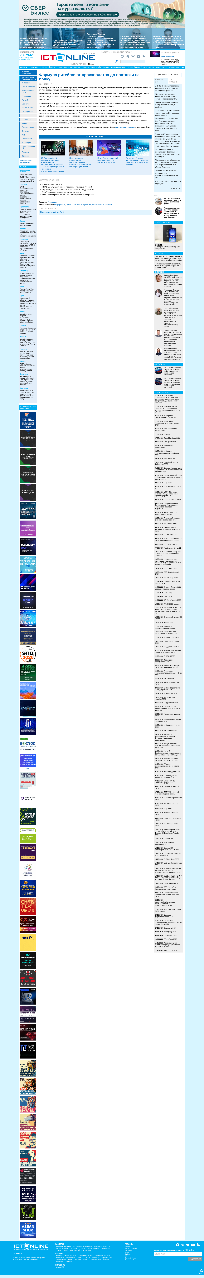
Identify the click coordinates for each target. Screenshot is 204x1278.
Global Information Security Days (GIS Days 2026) (166, 759)
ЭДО (68, 205)
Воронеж (23, 184)
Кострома (24, 388)
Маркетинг (26, 104)
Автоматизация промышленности (29, 78)
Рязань (23, 228)
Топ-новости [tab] (173, 81)
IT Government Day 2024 (52, 184)
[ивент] (28, 1230)
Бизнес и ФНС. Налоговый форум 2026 (165, 782)
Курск (22, 312)
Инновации (26, 143)
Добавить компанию (168, 75)
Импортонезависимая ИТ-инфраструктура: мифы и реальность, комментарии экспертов (172, 371)
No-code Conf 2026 (171, 638)
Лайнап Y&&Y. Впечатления (165, 446)
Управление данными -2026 (168, 715)
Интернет (26, 83)
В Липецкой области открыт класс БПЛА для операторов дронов (28, 330)
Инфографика (161, 67)
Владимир (24, 271)
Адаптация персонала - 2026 (168, 819)
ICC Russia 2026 (170, 524)
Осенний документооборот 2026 (164, 916)
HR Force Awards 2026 (172, 600)
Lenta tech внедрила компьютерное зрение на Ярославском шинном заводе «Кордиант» (28, 213)
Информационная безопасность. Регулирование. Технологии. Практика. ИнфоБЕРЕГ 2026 (167, 506)
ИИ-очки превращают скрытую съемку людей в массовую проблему (167, 104)
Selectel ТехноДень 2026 (167, 813)
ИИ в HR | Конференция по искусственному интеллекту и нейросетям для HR (168, 753)
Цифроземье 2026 (171, 703)
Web (23, 135)
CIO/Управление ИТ (28, 147)
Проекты (68, 67)
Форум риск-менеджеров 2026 (164, 661)
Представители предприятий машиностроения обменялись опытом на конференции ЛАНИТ (80, 162)
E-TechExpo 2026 (170, 939)
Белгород (24, 239)
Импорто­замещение (26, 72)
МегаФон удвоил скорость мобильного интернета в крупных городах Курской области (26, 318)
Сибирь (127, 1254)
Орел (22, 296)
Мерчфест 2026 (170, 442)
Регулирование (28, 127)
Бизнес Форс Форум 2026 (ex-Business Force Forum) (167, 666)
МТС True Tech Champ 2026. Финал (168, 910)
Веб (79, 1257)
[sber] (102, 14)
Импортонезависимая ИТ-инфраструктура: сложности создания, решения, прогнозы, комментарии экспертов (172, 383)
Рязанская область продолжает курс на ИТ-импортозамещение (28, 233)
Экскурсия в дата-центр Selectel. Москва (166, 513)
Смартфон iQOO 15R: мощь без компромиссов (167, 247)
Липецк (23, 326)
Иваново (23, 349)
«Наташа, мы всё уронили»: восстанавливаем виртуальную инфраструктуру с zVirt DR (167, 409)
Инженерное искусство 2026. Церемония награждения (168, 539)
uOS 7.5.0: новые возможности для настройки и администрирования (166, 494)
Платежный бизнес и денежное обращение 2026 (167, 519)
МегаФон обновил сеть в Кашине (27, 224)
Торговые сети (27, 108)
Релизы (130, 67)
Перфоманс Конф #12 (172, 548)
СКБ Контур (75, 205)
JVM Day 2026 (169, 459)
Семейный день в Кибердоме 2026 (166, 463)
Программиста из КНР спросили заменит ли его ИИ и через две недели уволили (167, 113)
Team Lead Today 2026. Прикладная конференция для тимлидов (168, 553)
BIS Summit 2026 (170, 731)
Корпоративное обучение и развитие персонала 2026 (167, 529)
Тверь (22, 221)
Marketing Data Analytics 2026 (165, 698)
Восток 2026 (168, 623)
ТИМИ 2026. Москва (171, 604)
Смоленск (24, 374)
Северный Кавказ (131, 1260)
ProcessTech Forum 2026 (167, 642)
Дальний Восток (130, 1258)
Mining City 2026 (170, 932)
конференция (59, 205)
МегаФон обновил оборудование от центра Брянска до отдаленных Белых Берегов (27, 342)
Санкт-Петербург (131, 1248)
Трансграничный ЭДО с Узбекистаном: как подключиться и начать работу (168, 477)
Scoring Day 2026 (170, 693)
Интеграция (26, 96)
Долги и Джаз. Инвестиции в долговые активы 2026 (167, 423)
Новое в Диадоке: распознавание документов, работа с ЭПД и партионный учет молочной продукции (168, 562)
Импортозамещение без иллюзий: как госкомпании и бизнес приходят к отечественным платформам (172, 212)
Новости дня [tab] (159, 81)
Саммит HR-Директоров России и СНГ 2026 (167, 849)
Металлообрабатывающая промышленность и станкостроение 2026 (165, 904)
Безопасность (27, 139)
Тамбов (23, 362)
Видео (138, 67)
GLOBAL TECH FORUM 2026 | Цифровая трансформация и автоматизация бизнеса (168, 878)
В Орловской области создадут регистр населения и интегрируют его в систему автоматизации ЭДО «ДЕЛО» (28, 303)
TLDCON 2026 (169, 656)
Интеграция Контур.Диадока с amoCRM (165, 416)
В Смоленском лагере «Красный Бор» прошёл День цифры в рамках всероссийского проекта (27, 381)
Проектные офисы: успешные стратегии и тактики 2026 (167, 894)
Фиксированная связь (28, 91)
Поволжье (128, 1250)
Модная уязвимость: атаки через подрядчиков (168, 182)
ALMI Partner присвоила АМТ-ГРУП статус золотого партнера (68, 195)
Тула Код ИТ (168, 596)
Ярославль (24, 207)
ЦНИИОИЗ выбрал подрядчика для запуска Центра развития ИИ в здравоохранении (167, 88)
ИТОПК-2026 (169, 678)
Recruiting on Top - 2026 (166, 804)
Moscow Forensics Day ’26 (168, 487)
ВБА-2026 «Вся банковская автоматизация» (166, 888)
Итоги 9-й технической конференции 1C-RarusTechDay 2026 (107, 160)
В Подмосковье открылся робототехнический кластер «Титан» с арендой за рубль (27, 177)
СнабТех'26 (168, 839)
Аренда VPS (60, 1267)
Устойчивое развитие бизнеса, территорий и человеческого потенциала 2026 (168, 870)
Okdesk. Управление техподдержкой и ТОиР (167, 689)
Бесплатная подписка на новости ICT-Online (174, 1250)
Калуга (23, 253)
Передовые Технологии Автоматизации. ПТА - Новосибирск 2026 (168, 922)
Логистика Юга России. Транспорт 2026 (168, 720)
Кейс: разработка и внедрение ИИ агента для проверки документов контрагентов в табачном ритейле (68, 43)
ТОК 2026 (167, 434)
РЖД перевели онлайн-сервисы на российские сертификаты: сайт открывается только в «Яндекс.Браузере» (167, 163)
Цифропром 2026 (170, 950)
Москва (127, 1246)
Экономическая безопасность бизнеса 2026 (166, 633)
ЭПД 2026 (168, 809)
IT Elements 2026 (170, 535)
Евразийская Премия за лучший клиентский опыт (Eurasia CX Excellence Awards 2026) (168, 832)
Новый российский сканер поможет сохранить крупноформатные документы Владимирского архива (27, 278)
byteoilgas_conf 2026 (172, 772)
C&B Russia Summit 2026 (167, 573)
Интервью (44, 67)
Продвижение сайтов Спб (52, 212)
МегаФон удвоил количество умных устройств (61, 192)
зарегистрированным (125, 127)
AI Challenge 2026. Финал (166, 825)
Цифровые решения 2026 (167, 787)
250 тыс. (26, 55)
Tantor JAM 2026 (170, 568)
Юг (126, 1256)
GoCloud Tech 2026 (171, 859)
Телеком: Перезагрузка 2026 (168, 799)
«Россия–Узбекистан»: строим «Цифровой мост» (168, 651)
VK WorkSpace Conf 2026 (167, 683)
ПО (23, 115)
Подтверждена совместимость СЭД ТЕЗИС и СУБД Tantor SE (68, 189)
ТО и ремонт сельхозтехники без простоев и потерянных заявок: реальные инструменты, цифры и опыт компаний (167, 399)
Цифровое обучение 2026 (167, 726)
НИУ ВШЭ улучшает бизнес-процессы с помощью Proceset (67, 187)
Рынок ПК (25, 100)
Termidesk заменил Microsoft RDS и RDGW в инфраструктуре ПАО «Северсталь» (168, 265)
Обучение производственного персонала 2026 (167, 766)
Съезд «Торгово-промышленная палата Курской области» (167, 708)
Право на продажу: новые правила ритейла (167, 776)
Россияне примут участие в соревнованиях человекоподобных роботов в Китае (166, 174)
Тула (22, 287)
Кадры (24, 123)
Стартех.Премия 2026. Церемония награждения (168, 588)
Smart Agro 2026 (170, 928)
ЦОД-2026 (168, 483)
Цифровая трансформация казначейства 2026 (167, 453)
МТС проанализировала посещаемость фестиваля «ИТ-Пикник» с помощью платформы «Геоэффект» (167, 153)
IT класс (77, 67)
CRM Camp (168, 593)
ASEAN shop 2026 (171, 578)
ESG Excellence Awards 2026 (168, 864)
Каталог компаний (176, 67)
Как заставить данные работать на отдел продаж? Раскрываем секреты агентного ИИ (168, 610)
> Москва (90, 64)
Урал (127, 1252)
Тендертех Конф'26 (171, 647)
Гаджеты (25, 152)
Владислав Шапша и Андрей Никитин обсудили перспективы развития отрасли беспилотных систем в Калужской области (27, 261)
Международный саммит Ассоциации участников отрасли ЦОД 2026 (167, 945)
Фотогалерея (148, 67)
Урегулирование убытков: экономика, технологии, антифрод (167, 745)
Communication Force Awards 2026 (167, 582)
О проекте (18, 1253)
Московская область (25, 171)
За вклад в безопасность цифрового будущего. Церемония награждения (165, 737)
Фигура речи (106, 1248)
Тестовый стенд (118, 67)
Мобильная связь (29, 87)
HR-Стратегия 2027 (171, 544)
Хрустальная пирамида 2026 (164, 843)
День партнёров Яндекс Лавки (166, 429)
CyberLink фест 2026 (172, 438)
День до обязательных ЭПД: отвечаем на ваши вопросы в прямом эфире (168, 470)
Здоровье (25, 156)
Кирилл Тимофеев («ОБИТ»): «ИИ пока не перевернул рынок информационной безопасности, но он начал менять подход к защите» (34, 42)
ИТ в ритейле (85, 205)
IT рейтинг (104, 67)
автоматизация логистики (102, 205)
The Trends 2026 (170, 935)
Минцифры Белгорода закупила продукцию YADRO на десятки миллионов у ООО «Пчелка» (28, 246)
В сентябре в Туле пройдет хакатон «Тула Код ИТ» (27, 291)
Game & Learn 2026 (171, 883)
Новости (23, 67)
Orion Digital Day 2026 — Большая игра (168, 854)
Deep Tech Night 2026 (172, 500)
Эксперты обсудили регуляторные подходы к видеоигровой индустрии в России (137, 161)
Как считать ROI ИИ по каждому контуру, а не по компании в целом (172, 201)
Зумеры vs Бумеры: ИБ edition (168, 618)
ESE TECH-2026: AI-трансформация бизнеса (167, 793)
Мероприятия (56, 67)
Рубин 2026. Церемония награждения (165, 627)
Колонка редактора (170, 53)
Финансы (25, 131)
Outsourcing (26, 119)
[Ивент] (28, 420)
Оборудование (27, 112)
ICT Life (83, 1248)
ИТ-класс (158, 196)
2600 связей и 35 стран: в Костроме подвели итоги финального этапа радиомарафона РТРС (27, 395)
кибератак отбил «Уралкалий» (26, 58)
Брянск (23, 337)
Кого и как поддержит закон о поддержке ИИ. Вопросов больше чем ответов (170, 61)
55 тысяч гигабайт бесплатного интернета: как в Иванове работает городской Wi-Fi (27, 355)
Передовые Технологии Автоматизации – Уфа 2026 (168, 673)
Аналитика (33, 67)
